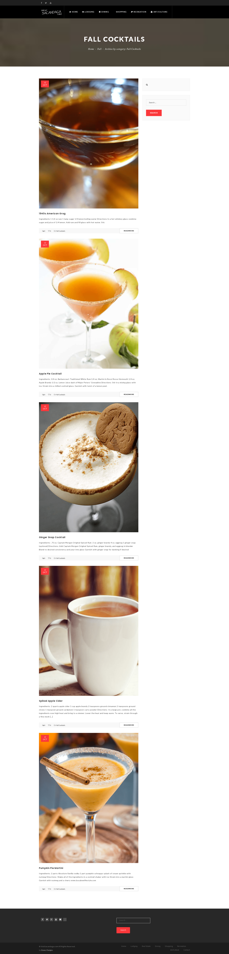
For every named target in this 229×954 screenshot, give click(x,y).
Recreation (139, 12)
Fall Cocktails (60, 231)
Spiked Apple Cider (51, 700)
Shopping (121, 12)
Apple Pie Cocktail (50, 373)
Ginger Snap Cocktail (52, 537)
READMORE (129, 231)
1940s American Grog (52, 213)
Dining (105, 12)
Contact (187, 950)
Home (74, 12)
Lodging (89, 12)
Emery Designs (47, 950)
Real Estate (146, 946)
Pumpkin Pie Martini (51, 868)
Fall (99, 49)
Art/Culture (160, 12)
